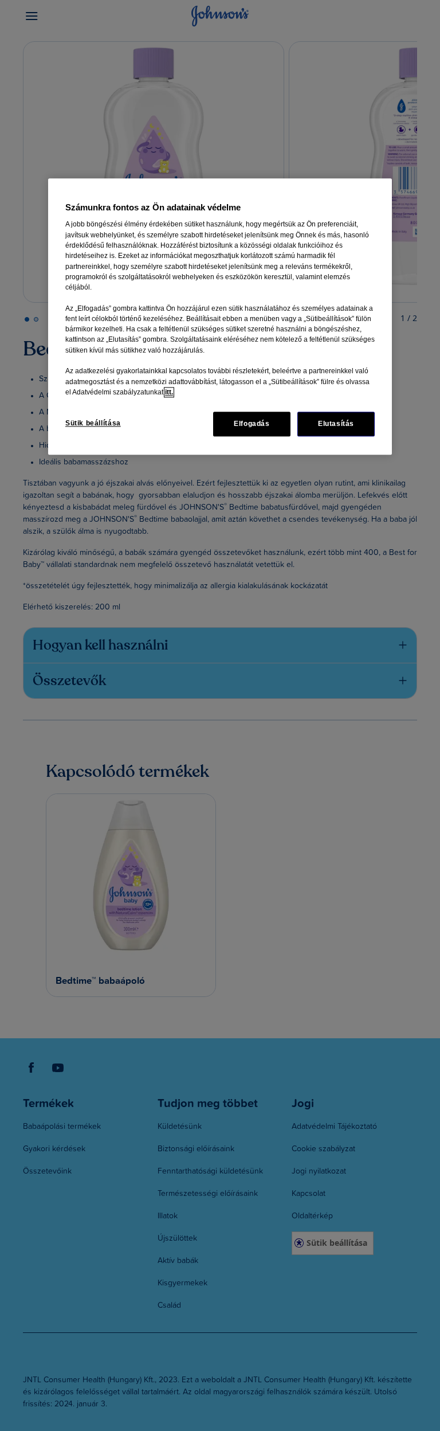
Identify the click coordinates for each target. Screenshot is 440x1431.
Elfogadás (252, 424)
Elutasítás (336, 424)
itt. (169, 392)
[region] (220, 317)
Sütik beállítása (93, 424)
